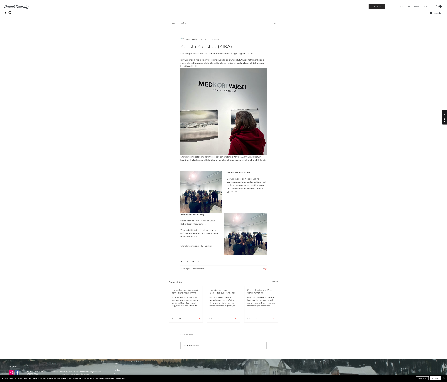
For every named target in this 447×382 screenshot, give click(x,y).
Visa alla (275, 282)
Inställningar (422, 378)
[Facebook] (5, 12)
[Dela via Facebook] (181, 261)
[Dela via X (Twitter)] (187, 261)
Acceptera (435, 378)
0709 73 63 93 (32, 374)
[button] (439, 6)
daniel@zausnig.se (35, 371)
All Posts (172, 23)
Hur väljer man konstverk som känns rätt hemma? (185, 291)
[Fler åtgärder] (265, 39)
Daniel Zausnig (16, 6)
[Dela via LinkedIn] (193, 261)
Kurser (116, 373)
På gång (183, 23)
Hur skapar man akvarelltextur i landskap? (223, 291)
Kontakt (117, 370)
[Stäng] (444, 378)
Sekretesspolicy (121, 378)
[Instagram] (9, 12)
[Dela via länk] (199, 261)
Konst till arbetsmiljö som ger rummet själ (260, 291)
